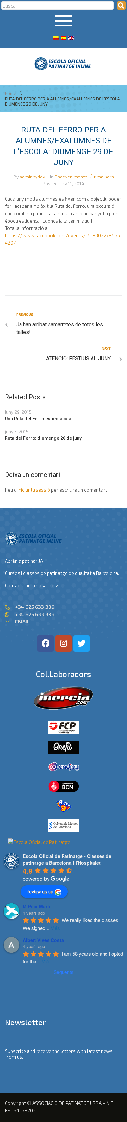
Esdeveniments (71, 176)
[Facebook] (45, 643)
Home (10, 93)
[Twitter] (81, 643)
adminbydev (32, 176)
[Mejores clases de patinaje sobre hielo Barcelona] (39, 842)
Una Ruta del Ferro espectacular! (40, 418)
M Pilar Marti (36, 906)
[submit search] (121, 5)
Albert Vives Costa (43, 940)
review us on (40, 891)
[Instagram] (63, 643)
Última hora (102, 176)
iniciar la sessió (34, 490)
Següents (63, 972)
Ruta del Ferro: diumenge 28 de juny (43, 438)
